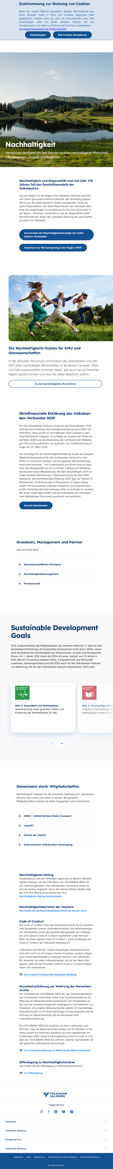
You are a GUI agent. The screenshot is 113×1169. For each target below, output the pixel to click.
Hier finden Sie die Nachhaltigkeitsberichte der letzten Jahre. (53, 910)
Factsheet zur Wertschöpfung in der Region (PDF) (53, 247)
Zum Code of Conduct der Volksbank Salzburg (50, 974)
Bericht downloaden (36, 505)
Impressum (18, 1157)
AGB (28, 1157)
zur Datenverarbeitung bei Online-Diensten (43, 29)
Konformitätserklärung (89, 1157)
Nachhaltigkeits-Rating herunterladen (40, 896)
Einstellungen (38, 34)
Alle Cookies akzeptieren (72, 34)
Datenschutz (39, 1157)
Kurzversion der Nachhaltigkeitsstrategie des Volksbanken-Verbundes (54, 234)
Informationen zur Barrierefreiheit (62, 1157)
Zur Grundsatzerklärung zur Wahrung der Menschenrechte (57, 1050)
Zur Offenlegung (33, 1072)
